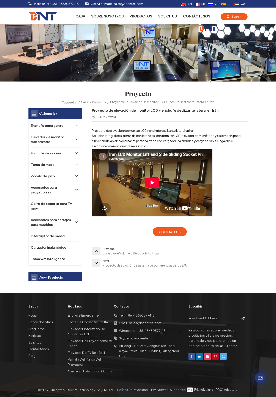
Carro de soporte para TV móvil (51, 205)
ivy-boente (139, 338)
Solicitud (167, 16)
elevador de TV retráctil (86, 352)
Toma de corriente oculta (88, 322)
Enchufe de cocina (46, 153)
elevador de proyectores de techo (90, 343)
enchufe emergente (83, 315)
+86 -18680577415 (65, 4)
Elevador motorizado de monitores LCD (86, 331)
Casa (80, 16)
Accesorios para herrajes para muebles (51, 222)
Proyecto (99, 102)
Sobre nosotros (107, 16)
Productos (141, 16)
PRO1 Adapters (226, 389)
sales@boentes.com (128, 4)
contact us (170, 232)
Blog (32, 355)
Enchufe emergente (47, 125)
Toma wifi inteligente (48, 259)
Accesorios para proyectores (44, 189)
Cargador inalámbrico (48, 247)
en (190, 4)
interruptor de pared (48, 236)
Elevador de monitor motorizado (47, 139)
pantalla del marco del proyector (84, 361)
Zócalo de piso (43, 176)
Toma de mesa (43, 164)
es (230, 4)
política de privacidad (132, 390)
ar (243, 4)
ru (216, 4)
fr (203, 4)
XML (111, 390)
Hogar (33, 315)
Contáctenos (196, 16)
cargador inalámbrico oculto (90, 371)
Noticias (34, 335)
